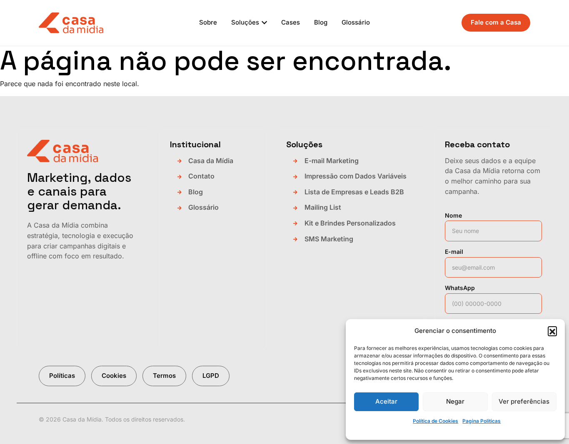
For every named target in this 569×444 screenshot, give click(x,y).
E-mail (454, 251)
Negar (455, 401)
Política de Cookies (435, 421)
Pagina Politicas (481, 421)
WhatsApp (460, 287)
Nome (453, 215)
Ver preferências (524, 401)
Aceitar (386, 401)
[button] (552, 331)
